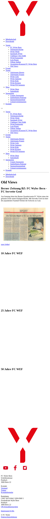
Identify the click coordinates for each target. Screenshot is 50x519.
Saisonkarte (14, 91)
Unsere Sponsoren (17, 95)
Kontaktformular (7, 492)
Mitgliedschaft (11, 39)
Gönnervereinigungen (18, 102)
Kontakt (9, 104)
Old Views (14, 66)
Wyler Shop (14, 89)
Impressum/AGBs (7, 511)
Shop (7, 87)
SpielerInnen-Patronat (18, 98)
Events (8, 68)
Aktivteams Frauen (17, 75)
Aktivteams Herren (17, 72)
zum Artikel (5, 244)
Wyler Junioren (15, 79)
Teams (8, 70)
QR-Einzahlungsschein (9, 507)
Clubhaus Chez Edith (18, 56)
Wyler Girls (14, 77)
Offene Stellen (15, 62)
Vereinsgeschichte (16, 49)
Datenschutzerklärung (9, 517)
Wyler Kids (14, 81)
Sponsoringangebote (17, 100)
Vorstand (4, 488)
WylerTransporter (16, 58)
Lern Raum (14, 60)
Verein (8, 45)
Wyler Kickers (15, 83)
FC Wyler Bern (16, 47)
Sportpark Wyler (16, 54)
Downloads (10, 41)
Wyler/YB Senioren (17, 85)
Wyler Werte (14, 52)
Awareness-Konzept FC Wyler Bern (23, 64)
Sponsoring (10, 93)
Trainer (3, 490)
